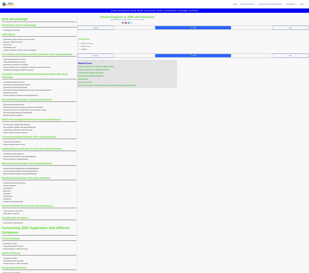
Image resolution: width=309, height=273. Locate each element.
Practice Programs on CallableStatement (93, 70)
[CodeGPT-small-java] (85, 43)
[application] (255, 4)
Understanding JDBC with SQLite (90, 73)
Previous (95, 28)
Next (290, 28)
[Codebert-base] (84, 46)
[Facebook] (123, 23)
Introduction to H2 (85, 82)
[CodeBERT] (82, 49)
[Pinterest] (126, 23)
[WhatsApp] (131, 23)
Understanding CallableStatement (91, 76)
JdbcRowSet (83, 79)
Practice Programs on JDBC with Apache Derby (96, 66)
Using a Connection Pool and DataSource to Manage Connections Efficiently (107, 85)
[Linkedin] (128, 23)
